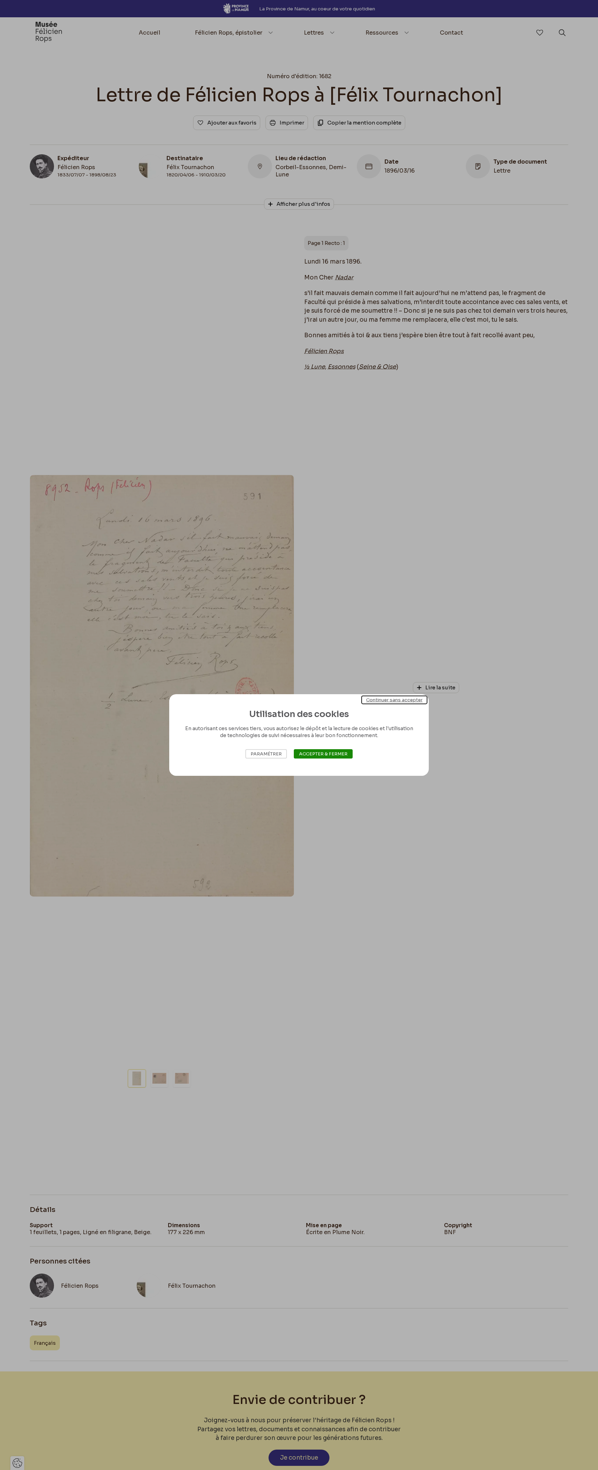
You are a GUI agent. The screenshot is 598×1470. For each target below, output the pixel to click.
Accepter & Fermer (323, 754)
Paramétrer (266, 754)
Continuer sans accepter (394, 700)
